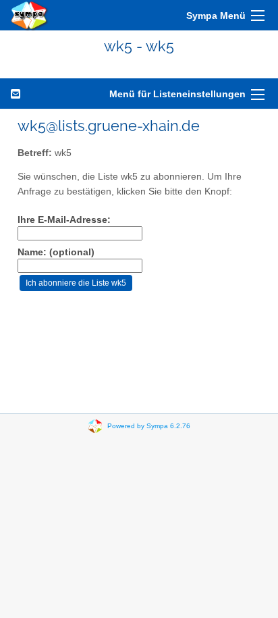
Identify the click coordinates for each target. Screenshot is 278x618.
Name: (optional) (56, 252)
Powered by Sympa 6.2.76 (148, 426)
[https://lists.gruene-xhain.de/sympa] (30, 15)
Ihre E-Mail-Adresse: (64, 220)
